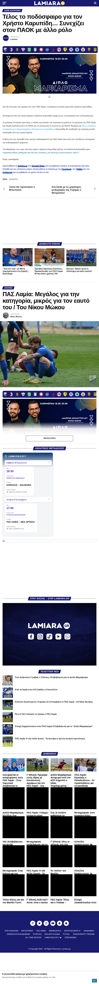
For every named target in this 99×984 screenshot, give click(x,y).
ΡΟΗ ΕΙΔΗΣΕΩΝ (11, 931)
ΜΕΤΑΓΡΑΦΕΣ (27, 931)
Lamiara (13, 39)
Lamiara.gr (66, 949)
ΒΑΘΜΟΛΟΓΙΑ (55, 931)
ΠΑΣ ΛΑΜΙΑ (41, 931)
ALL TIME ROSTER (33, 937)
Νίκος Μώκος (16, 316)
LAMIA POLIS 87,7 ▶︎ (53, 937)
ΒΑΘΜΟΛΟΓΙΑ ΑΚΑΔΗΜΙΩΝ (18, 934)
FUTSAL (66, 934)
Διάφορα (14, 179)
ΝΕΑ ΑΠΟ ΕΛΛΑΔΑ (52, 934)
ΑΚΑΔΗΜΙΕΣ (89, 931)
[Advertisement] (49, 220)
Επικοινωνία (70, 937)
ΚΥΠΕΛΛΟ (37, 934)
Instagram (7, 172)
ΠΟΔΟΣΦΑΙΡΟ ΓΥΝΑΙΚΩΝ (83, 934)
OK (94, 981)
